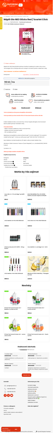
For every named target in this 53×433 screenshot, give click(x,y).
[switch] (26, 1)
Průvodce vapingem (8, 408)
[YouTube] (11, 395)
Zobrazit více (26, 375)
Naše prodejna (31, 400)
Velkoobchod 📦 (31, 391)
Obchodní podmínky (32, 387)
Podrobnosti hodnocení (25, 22)
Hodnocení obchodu (26, 347)
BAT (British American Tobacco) (15, 24)
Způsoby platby (31, 393)
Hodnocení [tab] (25, 108)
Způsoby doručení (32, 389)
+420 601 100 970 (10, 388)
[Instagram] (7, 395)
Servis (4, 410)
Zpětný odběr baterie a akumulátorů (12, 412)
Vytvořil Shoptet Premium (43, 431)
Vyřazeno (25, 158)
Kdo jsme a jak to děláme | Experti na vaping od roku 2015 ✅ (36, 397)
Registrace (45, 1)
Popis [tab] (13, 108)
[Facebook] (4, 395)
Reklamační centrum (32, 395)
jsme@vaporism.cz (11, 386)
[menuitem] (8, 13)
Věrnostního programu (29, 78)
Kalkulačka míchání (32, 402)
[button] (14, 198)
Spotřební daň (7, 414)
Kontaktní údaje (31, 385)
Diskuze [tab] (38, 108)
